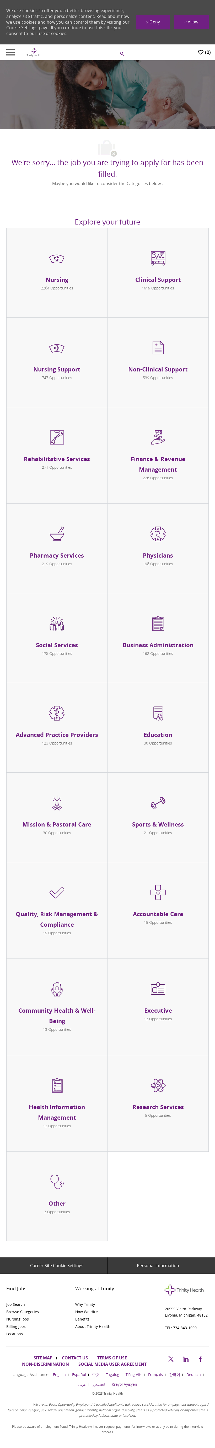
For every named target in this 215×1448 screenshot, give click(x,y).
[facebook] (200, 1358)
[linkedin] (185, 1358)
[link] (38, 1304)
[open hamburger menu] (10, 52)
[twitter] (171, 1358)
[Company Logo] (34, 51)
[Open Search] (122, 54)
